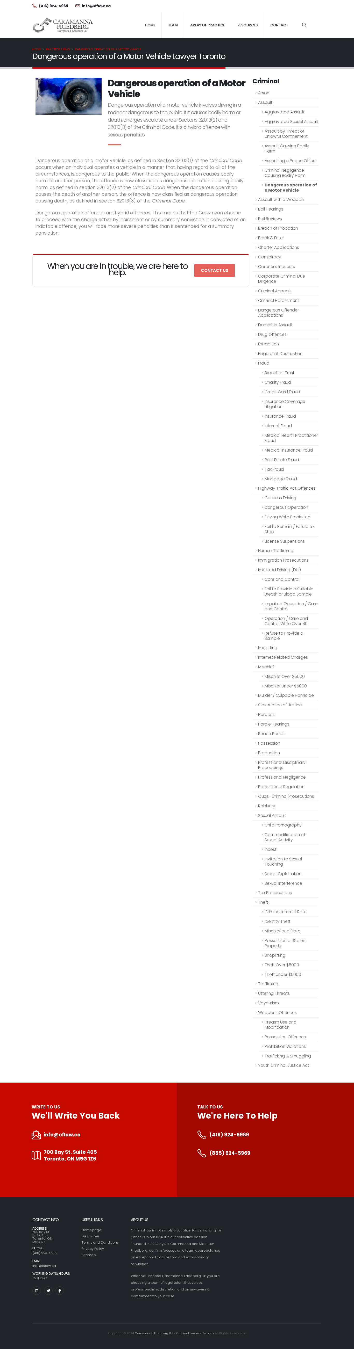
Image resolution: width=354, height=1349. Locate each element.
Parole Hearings (273, 724)
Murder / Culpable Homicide (286, 695)
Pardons (266, 714)
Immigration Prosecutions (283, 560)
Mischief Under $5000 (286, 686)
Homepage (91, 1230)
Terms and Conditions (100, 1242)
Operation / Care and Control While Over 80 (286, 621)
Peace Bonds (271, 734)
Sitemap (89, 1255)
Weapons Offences (277, 1013)
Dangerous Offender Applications (278, 312)
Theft (263, 902)
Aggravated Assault (285, 112)
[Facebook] (59, 1290)
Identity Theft (278, 921)
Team (173, 25)
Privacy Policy (93, 1248)
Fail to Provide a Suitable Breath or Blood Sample (289, 591)
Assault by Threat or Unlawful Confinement (286, 133)
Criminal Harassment (278, 300)
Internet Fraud (278, 426)
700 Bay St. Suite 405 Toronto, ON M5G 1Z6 (70, 1155)
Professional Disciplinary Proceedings (282, 765)
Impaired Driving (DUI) (279, 570)
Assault (265, 102)
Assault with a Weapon (281, 199)
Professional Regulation (281, 787)
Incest (271, 849)
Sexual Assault (272, 815)
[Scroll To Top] (344, 1343)
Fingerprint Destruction (280, 354)
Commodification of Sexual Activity (285, 837)
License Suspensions (285, 541)
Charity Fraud (278, 382)
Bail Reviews (270, 219)
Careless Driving (280, 498)
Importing (267, 648)
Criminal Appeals (275, 291)
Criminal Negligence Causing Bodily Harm (285, 172)
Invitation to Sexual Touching (283, 861)
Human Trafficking (275, 551)
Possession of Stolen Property (285, 943)
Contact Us (214, 270)
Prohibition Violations (285, 1046)
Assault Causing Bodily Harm (287, 148)
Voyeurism (268, 1003)
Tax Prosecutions (275, 893)
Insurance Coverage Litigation (285, 404)
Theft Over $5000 (282, 965)
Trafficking (268, 984)
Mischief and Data (283, 931)
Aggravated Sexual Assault (291, 122)
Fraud (263, 363)
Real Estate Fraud (282, 460)
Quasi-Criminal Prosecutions (286, 796)
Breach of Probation (278, 228)
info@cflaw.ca (62, 1135)
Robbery (266, 806)
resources (247, 25)
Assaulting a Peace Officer (291, 161)
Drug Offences (272, 334)
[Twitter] (48, 1290)
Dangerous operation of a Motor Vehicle (108, 49)
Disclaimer (91, 1236)
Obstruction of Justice (280, 705)
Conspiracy (269, 257)
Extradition (268, 344)
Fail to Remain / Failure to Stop (289, 529)
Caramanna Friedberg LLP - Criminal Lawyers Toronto (174, 1333)
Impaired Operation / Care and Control (291, 606)
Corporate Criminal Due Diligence (281, 278)
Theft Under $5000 (283, 974)
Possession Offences (285, 1037)
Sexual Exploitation (283, 874)
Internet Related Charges (283, 657)
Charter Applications (278, 247)
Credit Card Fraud (282, 392)
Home (150, 25)
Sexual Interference (283, 883)
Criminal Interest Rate (286, 912)
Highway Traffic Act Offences (287, 488)
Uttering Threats (274, 993)
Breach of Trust (279, 373)
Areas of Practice (207, 25)
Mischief (266, 667)
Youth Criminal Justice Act (283, 1065)
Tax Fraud (274, 469)
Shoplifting (275, 955)
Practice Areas (58, 49)
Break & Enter (271, 238)
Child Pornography (283, 825)
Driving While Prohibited (287, 517)
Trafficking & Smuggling (288, 1056)
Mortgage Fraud (281, 479)
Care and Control (282, 579)
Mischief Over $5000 (285, 676)
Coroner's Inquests (276, 267)
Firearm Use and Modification (280, 1024)
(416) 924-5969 (229, 1135)
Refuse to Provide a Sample (284, 635)
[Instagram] (36, 1290)
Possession (269, 743)
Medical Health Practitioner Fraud (291, 438)
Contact (279, 25)
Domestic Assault (275, 325)
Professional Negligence (282, 777)
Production (269, 753)
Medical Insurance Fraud (289, 450)
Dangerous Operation (286, 507)
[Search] (304, 25)
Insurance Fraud (280, 416)
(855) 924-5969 (229, 1153)
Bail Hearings (270, 209)
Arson (263, 93)
